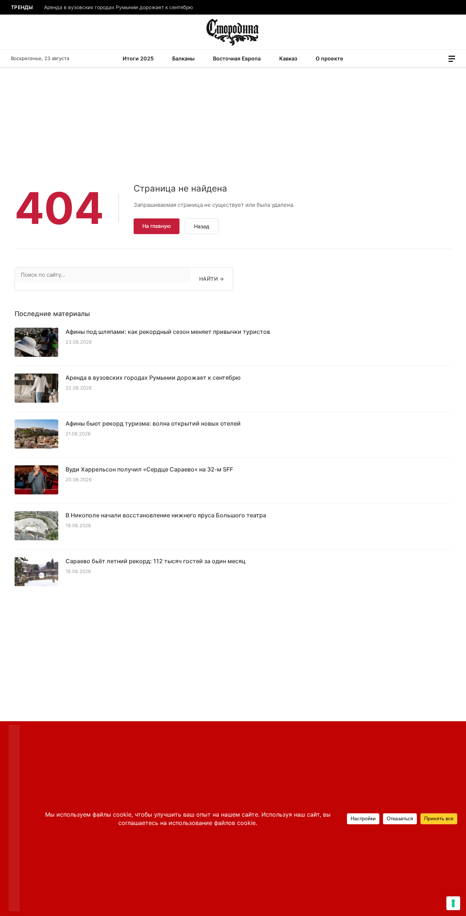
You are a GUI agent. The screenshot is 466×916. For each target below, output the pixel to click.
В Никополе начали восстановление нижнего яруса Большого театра (166, 515)
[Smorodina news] (233, 32)
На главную (156, 226)
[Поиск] (441, 59)
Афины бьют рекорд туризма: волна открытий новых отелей (153, 423)
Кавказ (288, 58)
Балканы (183, 58)
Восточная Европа (237, 58)
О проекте (329, 58)
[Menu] (452, 59)
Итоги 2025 (138, 58)
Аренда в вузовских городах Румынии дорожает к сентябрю (118, 7)
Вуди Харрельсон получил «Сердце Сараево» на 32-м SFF (149, 469)
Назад (201, 226)
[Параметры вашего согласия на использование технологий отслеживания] (453, 903)
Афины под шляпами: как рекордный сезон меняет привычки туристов (168, 331)
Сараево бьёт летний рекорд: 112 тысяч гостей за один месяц (155, 561)
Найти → (211, 279)
